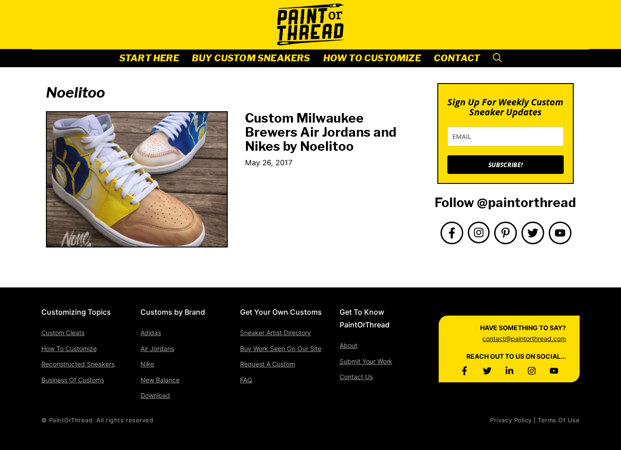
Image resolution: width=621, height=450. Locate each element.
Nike (147, 364)
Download (155, 395)
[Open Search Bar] (497, 58)
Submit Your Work (366, 361)
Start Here (149, 58)
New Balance (160, 380)
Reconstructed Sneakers (78, 364)
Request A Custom (267, 364)
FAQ (246, 380)
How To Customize (372, 58)
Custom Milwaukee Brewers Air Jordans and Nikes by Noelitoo (320, 132)
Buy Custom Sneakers (251, 58)
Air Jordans (157, 348)
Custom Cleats (63, 332)
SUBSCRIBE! (505, 164)
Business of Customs (72, 380)
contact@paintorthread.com (524, 338)
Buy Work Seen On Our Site (280, 348)
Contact (457, 58)
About (348, 345)
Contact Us (356, 377)
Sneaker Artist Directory (275, 332)
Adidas (150, 332)
